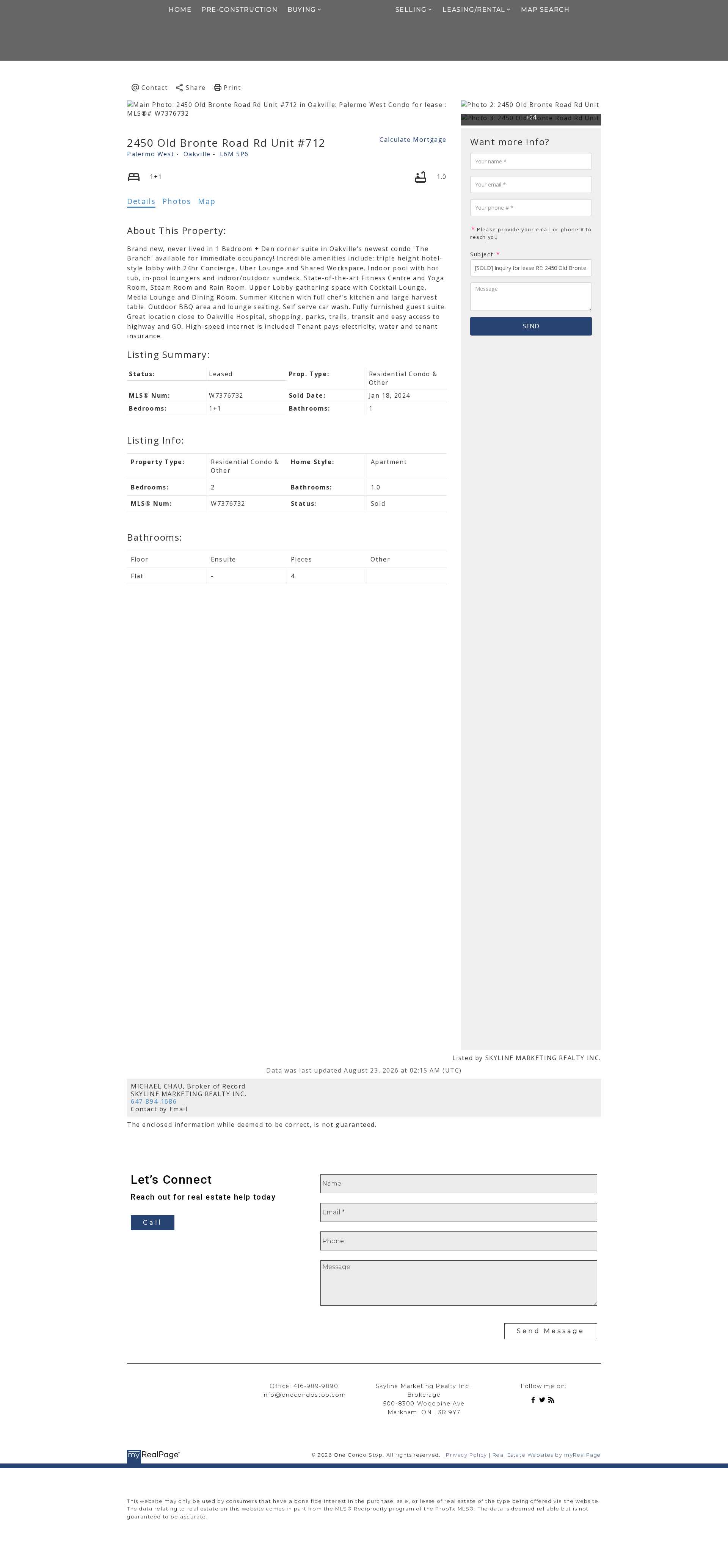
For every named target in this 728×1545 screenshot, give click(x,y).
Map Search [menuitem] (545, 9)
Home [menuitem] (180, 9)
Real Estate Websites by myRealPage (547, 1455)
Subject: (482, 254)
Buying (301, 9)
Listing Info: (156, 440)
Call (152, 1222)
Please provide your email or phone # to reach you (531, 233)
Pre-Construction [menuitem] (239, 9)
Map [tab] (207, 201)
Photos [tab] (176, 201)
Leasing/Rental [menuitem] (473, 9)
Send (531, 326)
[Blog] (552, 1401)
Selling (411, 9)
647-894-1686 (154, 1101)
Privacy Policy (466, 1455)
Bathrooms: (155, 537)
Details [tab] (141, 201)
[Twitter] (543, 1401)
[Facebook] (534, 1401)
